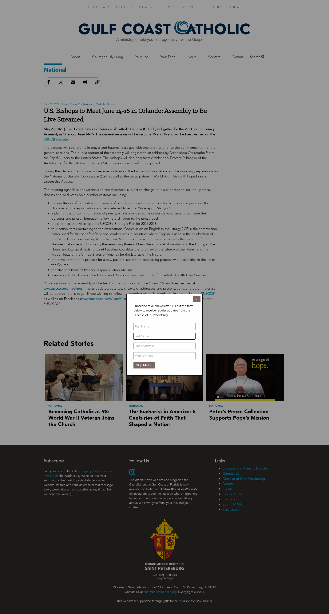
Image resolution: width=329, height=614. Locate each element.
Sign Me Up (144, 365)
